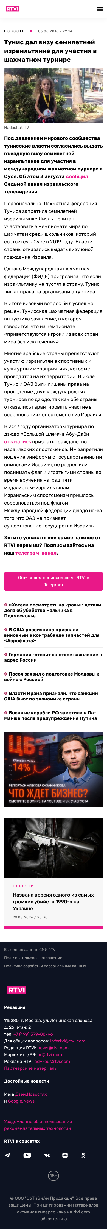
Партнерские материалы (30, 1068)
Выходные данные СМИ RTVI (30, 949)
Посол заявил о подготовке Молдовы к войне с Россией (51, 676)
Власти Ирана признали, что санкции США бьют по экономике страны (51, 696)
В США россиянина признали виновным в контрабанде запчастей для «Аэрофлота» (52, 635)
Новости (15, 31)
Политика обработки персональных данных (45, 966)
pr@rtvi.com (49, 1054)
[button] (101, 9)
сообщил (77, 176)
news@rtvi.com (53, 1047)
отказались (17, 442)
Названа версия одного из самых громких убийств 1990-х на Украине (53, 902)
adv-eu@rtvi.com (52, 1061)
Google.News (21, 1101)
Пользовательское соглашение (33, 958)
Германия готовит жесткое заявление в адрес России (53, 657)
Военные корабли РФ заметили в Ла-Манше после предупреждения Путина (50, 715)
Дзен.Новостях (31, 1094)
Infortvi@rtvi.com (67, 1041)
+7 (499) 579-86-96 (33, 1034)
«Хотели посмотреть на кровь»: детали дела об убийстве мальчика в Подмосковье (52, 610)
